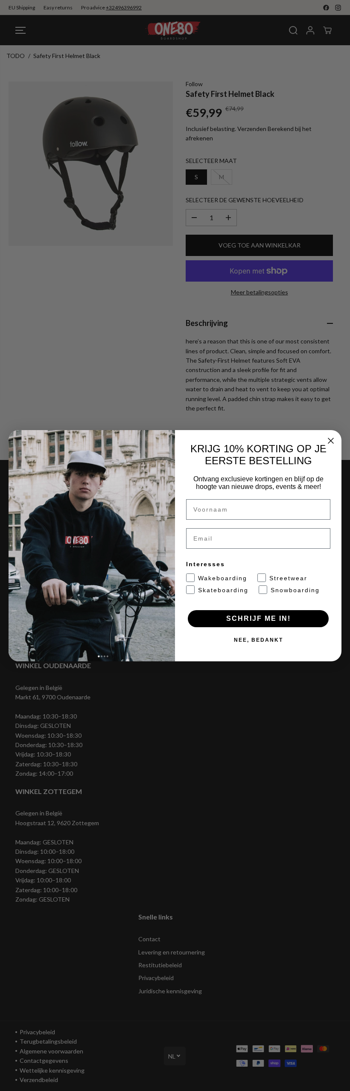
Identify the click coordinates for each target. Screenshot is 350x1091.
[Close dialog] (330, 440)
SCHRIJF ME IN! (258, 618)
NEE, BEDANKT (258, 640)
